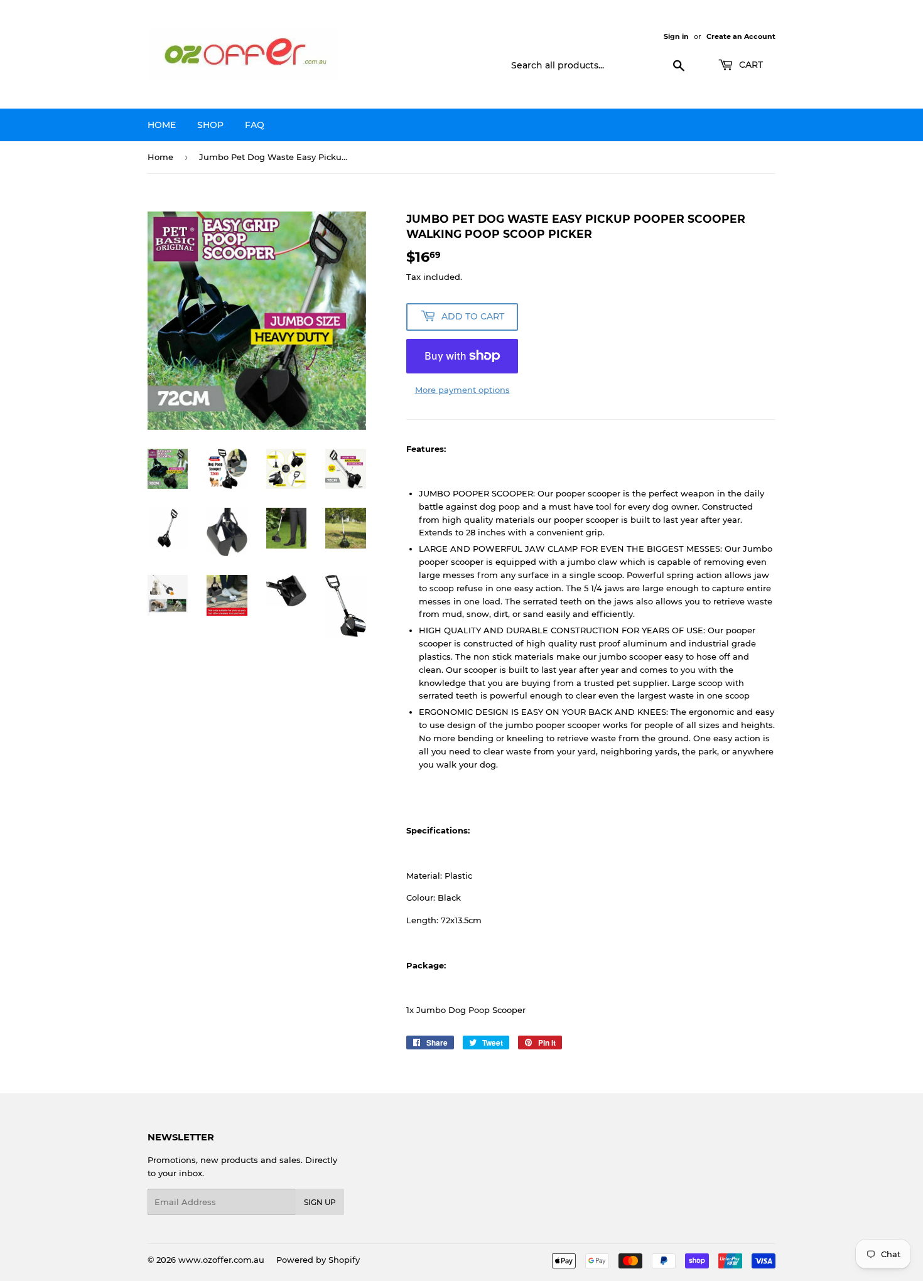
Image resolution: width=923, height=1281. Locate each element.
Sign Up (320, 1202)
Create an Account (740, 36)
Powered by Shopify (318, 1260)
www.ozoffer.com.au (221, 1260)
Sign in (676, 36)
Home (162, 125)
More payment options (462, 390)
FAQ (254, 125)
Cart (750, 64)
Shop (210, 125)
